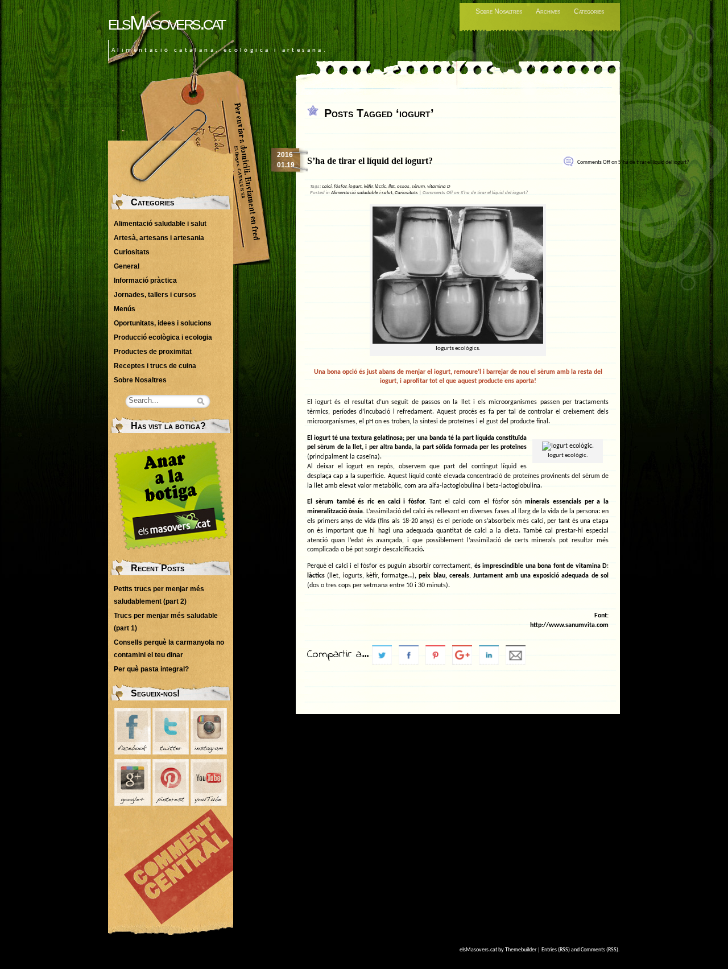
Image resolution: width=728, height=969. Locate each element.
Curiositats (406, 192)
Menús (124, 309)
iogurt (355, 186)
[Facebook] (132, 752)
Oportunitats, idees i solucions (163, 323)
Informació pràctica (145, 280)
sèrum (418, 186)
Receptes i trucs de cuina (155, 366)
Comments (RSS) (599, 950)
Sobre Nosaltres (498, 11)
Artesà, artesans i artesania (159, 238)
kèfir (368, 186)
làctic (380, 186)
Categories (589, 11)
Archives (548, 11)
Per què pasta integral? (151, 669)
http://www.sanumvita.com (569, 625)
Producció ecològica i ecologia (163, 337)
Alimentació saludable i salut (361, 192)
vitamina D (438, 186)
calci (327, 186)
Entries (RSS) (555, 950)
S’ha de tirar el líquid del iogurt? (370, 161)
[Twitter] (170, 752)
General (126, 266)
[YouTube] (209, 803)
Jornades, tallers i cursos (155, 295)
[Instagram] (209, 752)
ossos (403, 186)
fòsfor (340, 186)
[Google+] (132, 803)
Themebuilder (520, 950)
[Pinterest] (170, 803)
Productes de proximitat (153, 352)
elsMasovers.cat (166, 22)
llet (391, 186)
